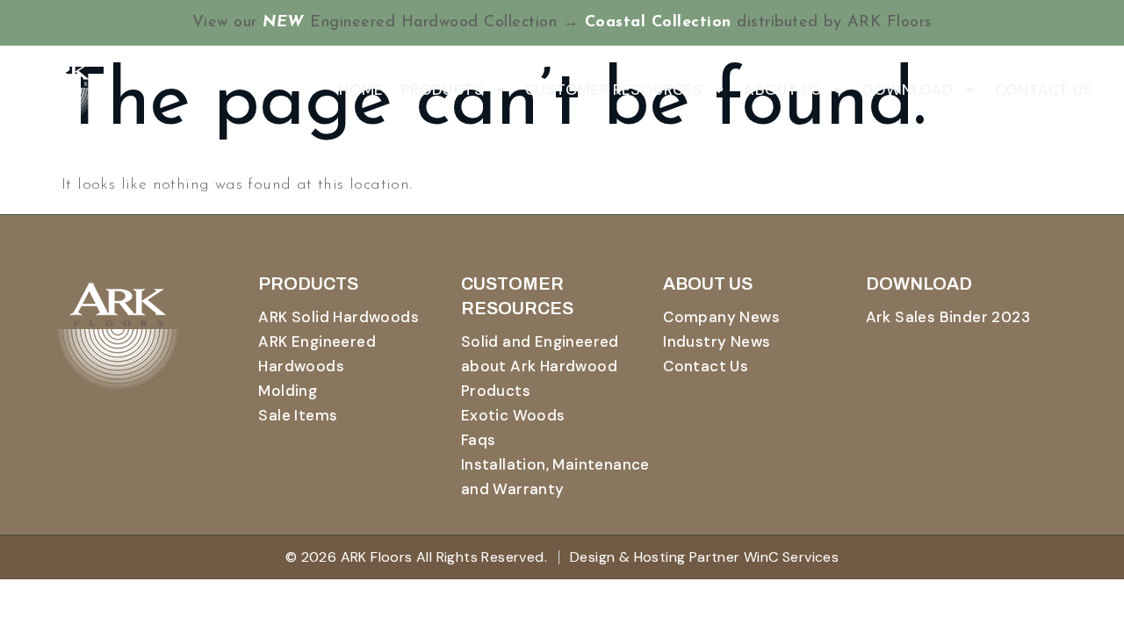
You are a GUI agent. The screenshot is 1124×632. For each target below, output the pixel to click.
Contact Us (1044, 89)
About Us (782, 89)
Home (361, 89)
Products (442, 89)
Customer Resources (613, 89)
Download (907, 89)
